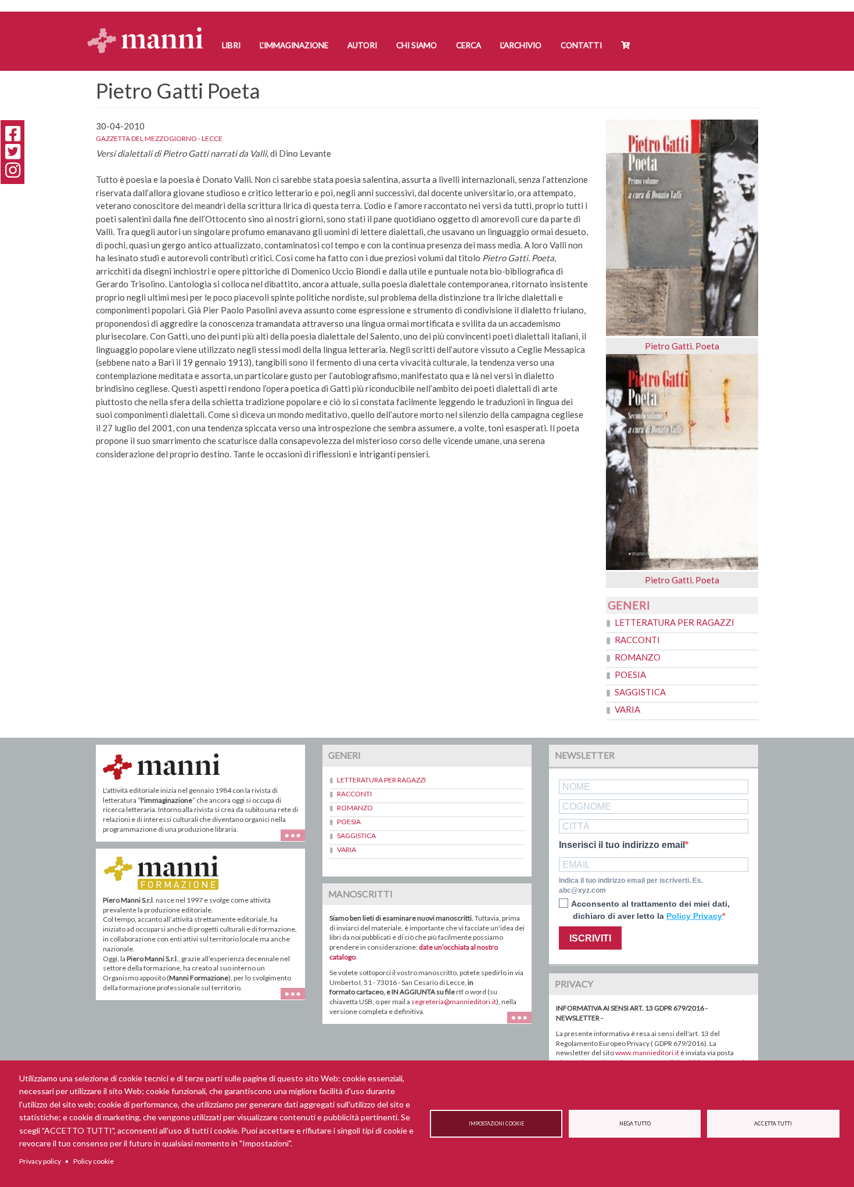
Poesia (630, 674)
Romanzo (638, 657)
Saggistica (640, 692)
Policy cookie (93, 1161)
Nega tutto (635, 1124)
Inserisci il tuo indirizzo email (622, 845)
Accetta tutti (773, 1124)
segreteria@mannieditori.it (453, 1001)
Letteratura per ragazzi (674, 622)
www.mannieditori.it (647, 1052)
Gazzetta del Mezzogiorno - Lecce (159, 138)
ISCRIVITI (590, 938)
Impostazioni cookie (496, 1124)
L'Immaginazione (294, 45)
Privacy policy (40, 1161)
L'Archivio (520, 45)
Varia (627, 709)
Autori (362, 45)
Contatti (581, 45)
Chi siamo (416, 45)
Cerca (468, 45)
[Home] (149, 29)
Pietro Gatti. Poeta (682, 346)
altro (297, 999)
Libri (231, 45)
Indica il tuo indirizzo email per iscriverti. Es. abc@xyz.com (631, 885)
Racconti (637, 639)
